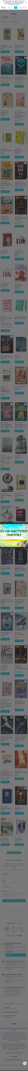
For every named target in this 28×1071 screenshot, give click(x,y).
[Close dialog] (27, 525)
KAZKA (5, 7)
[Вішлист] (23, 7)
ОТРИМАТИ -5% (14, 540)
